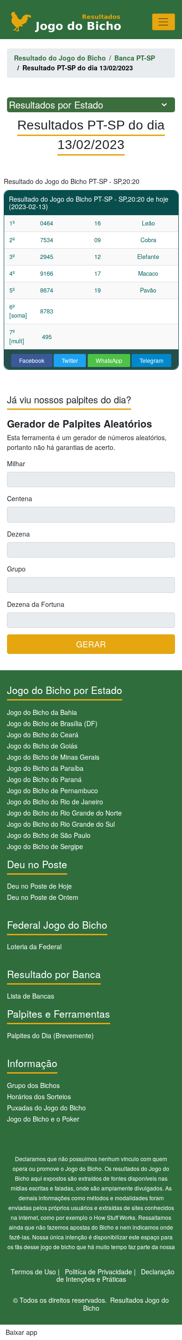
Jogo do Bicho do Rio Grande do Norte (64, 812)
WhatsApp (109, 360)
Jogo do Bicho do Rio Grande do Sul (61, 824)
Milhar (16, 463)
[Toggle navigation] (163, 22)
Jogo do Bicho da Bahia (42, 712)
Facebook (31, 360)
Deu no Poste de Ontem (42, 897)
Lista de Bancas (30, 995)
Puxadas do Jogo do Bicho (46, 1107)
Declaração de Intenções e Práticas (115, 1275)
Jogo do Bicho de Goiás (42, 745)
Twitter (70, 360)
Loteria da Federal (34, 946)
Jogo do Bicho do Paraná (44, 779)
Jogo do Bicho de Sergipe (45, 846)
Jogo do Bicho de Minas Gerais (53, 757)
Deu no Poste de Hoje (39, 886)
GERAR (91, 644)
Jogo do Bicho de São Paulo (49, 835)
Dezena (18, 533)
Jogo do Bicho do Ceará (42, 734)
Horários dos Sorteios (39, 1096)
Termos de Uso (33, 1271)
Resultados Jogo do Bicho (126, 1304)
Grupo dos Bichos (33, 1085)
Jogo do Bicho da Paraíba (45, 768)
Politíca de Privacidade (98, 1271)
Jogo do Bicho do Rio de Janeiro (55, 801)
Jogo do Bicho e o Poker (43, 1118)
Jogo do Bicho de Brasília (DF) (52, 723)
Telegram (151, 360)
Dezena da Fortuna (35, 604)
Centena (19, 498)
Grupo (16, 568)
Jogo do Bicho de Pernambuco (52, 790)
